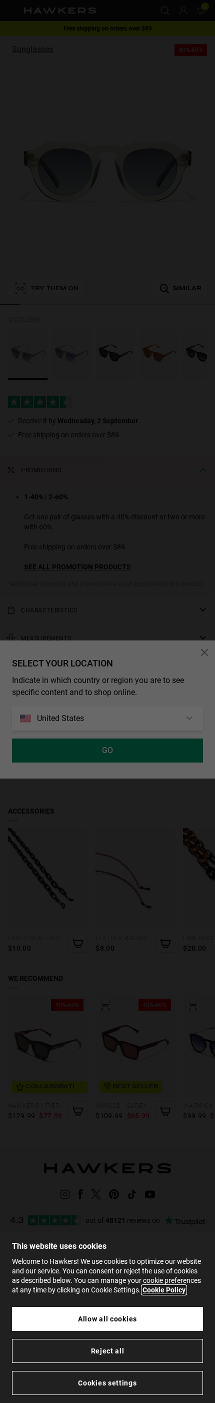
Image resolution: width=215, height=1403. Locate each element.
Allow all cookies (107, 1319)
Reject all (107, 1351)
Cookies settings (107, 1383)
